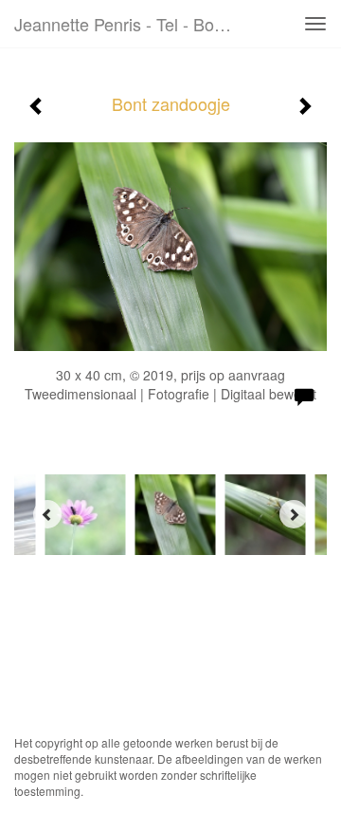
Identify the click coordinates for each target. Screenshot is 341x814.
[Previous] (47, 514)
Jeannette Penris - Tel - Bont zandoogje (130, 23)
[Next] (293, 514)
